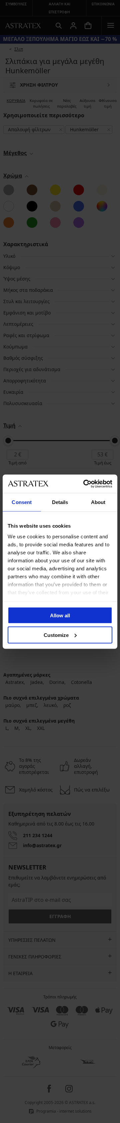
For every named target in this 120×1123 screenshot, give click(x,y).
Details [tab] (60, 502)
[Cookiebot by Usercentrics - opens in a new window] (84, 483)
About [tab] (98, 502)
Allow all (60, 615)
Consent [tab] (22, 502)
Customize (56, 635)
